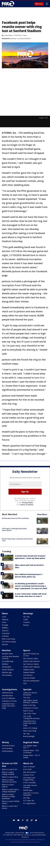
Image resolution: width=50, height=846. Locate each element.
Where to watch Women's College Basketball (8, 796)
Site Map (26, 798)
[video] (42, 520)
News (25, 35)
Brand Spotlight (29, 736)
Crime (4, 622)
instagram (27, 820)
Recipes (26, 625)
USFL (25, 683)
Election (5, 644)
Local (4, 617)
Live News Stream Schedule (30, 786)
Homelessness (7, 695)
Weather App (7, 672)
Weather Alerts (7, 654)
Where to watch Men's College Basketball (10, 790)
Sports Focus (28, 711)
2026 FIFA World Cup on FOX (31, 655)
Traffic (25, 619)
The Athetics (28, 675)
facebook (23, 820)
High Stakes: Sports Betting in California (30, 701)
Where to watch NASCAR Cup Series (9, 781)
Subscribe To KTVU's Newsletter (31, 794)
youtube (18, 820)
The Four (26, 697)
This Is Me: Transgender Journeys (31, 717)
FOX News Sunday (9, 642)
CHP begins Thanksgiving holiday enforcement (14, 529)
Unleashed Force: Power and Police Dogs (8, 706)
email (14, 820)
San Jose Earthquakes (31, 681)
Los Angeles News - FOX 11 (30, 746)
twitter (36, 820)
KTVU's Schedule (29, 782)
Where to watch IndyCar (8, 786)
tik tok (31, 820)
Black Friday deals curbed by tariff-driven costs (17, 540)
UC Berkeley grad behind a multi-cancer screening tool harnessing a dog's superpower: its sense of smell (31, 585)
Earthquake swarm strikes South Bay (15, 518)
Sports (26, 650)
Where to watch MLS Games (10, 807)
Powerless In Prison (9, 701)
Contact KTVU (28, 775)
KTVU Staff (27, 769)
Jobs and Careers (29, 772)
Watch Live (39, 4)
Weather (6, 650)
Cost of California (8, 698)
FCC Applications (29, 803)
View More (42, 514)
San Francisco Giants (31, 664)
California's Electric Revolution (30, 694)
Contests (26, 622)
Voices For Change (30, 728)
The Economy (7, 748)
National (5, 619)
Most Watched (9, 514)
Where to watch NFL (9, 769)
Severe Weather (8, 669)
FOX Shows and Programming (29, 779)
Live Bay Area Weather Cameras (10, 657)
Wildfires (5, 628)
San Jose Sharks (29, 678)
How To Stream (29, 767)
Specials (27, 689)
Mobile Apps (27, 790)
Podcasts (5, 636)
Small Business (7, 751)
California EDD (7, 693)
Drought (5, 625)
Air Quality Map (7, 661)
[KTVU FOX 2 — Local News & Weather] (8, 3)
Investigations (9, 689)
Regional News (31, 742)
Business (5, 630)
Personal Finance (8, 745)
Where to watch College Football (8, 773)
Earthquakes (6, 667)
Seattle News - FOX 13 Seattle (31, 756)
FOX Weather (7, 675)
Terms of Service (26, 505)
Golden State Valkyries (31, 667)
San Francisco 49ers (30, 658)
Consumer (6, 633)
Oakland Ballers (29, 672)
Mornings (28, 613)
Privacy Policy (27, 502)
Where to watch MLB (10, 777)
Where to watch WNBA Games (10, 802)
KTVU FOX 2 (18, 35)
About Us (28, 763)
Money (5, 742)
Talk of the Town (29, 713)
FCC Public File (28, 800)
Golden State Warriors (31, 661)
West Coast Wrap (8, 639)
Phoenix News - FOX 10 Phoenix (31, 751)
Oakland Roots (28, 669)
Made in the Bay (29, 705)
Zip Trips (26, 617)
